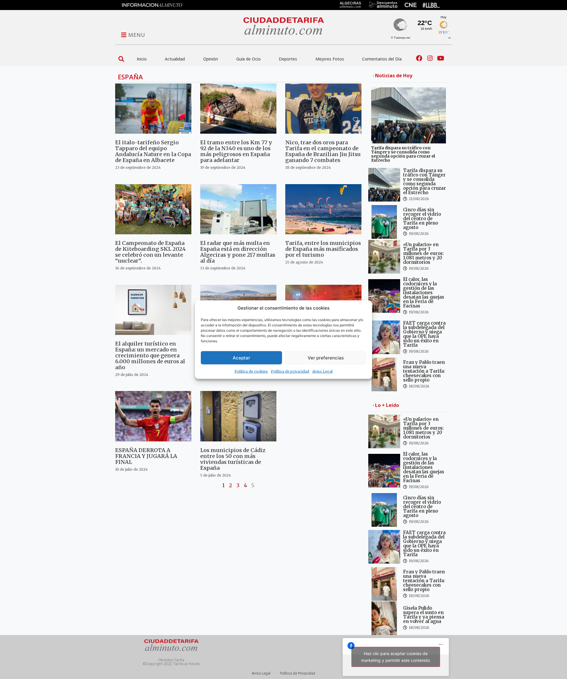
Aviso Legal (322, 371)
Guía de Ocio (248, 59)
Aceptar (241, 357)
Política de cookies (251, 371)
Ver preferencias (326, 357)
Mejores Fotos (329, 59)
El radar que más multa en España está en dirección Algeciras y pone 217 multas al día (237, 252)
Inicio (142, 59)
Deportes (288, 59)
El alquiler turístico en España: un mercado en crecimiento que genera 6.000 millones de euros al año (150, 355)
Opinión (210, 59)
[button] (121, 59)
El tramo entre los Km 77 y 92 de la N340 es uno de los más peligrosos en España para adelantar (236, 151)
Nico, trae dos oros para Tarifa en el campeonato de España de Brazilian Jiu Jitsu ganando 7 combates (323, 151)
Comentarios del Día (382, 59)
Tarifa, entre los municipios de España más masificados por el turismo (323, 249)
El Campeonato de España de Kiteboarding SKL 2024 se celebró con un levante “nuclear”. (150, 252)
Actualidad (175, 59)
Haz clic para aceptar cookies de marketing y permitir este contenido (395, 657)
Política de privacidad (290, 371)
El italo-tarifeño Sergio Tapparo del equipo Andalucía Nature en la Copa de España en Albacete (153, 151)
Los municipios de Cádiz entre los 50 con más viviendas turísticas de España (232, 459)
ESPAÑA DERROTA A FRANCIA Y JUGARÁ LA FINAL (146, 456)
